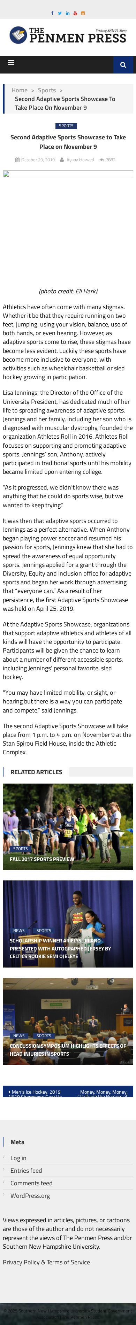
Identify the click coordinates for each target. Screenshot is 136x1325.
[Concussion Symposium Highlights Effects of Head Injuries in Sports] (68, 1021)
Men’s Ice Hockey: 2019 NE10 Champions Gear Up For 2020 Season (35, 1092)
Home (20, 90)
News (19, 931)
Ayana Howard (80, 159)
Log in (18, 1158)
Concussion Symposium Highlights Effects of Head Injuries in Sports (68, 1050)
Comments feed (31, 1183)
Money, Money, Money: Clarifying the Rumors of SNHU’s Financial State (102, 1092)
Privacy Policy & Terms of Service (46, 1262)
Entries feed (26, 1170)
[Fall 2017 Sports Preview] (68, 827)
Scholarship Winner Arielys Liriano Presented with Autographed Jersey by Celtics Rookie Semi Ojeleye (60, 948)
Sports (47, 90)
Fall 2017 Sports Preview (42, 859)
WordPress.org (30, 1195)
